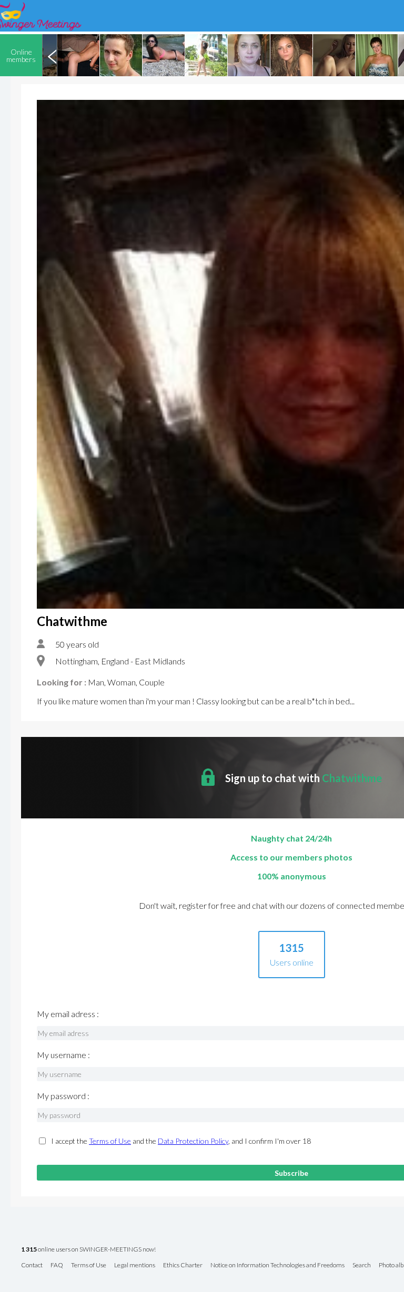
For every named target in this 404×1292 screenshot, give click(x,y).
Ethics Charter (183, 1265)
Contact (32, 1265)
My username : (63, 1055)
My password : (63, 1096)
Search (361, 1265)
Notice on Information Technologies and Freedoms (277, 1265)
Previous (52, 55)
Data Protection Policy (193, 1140)
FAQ (56, 1265)
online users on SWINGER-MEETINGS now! (88, 1249)
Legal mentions (134, 1265)
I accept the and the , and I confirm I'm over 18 (181, 1141)
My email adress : (68, 1014)
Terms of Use (110, 1140)
